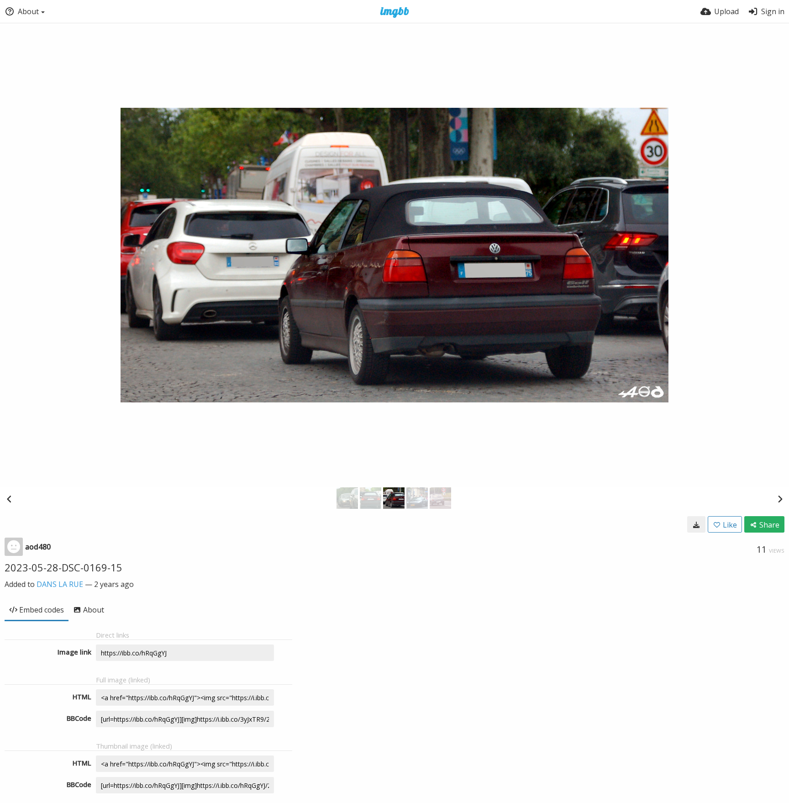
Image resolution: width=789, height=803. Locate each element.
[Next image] (780, 499)
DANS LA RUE (60, 584)
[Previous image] (9, 499)
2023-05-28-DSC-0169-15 (63, 567)
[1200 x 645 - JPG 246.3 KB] (696, 524)
